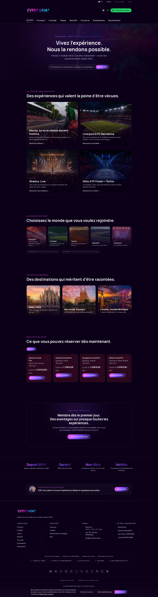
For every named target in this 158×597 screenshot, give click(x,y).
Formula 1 (41, 20)
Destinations (114, 20)
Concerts (85, 20)
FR (102, 2)
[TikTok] (76, 571)
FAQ (51, 537)
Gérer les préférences (104, 592)
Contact (52, 530)
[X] (61, 571)
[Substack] (97, 571)
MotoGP (73, 20)
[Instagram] (56, 571)
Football (52, 20)
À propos (53, 527)
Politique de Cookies (88, 556)
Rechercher (102, 67)
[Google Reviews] (107, 571)
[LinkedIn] (66, 571)
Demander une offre (122, 10)
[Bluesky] (92, 571)
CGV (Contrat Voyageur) (52, 556)
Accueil (30, 20)
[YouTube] (71, 571)
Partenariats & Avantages (58, 533)
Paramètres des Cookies (105, 556)
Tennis (63, 20)
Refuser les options (86, 592)
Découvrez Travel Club (79, 437)
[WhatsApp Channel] (102, 571)
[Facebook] (50, 571)
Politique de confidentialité (70, 556)
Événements (99, 20)
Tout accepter (120, 592)
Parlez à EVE (121, 489)
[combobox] (74, 67)
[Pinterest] (81, 571)
